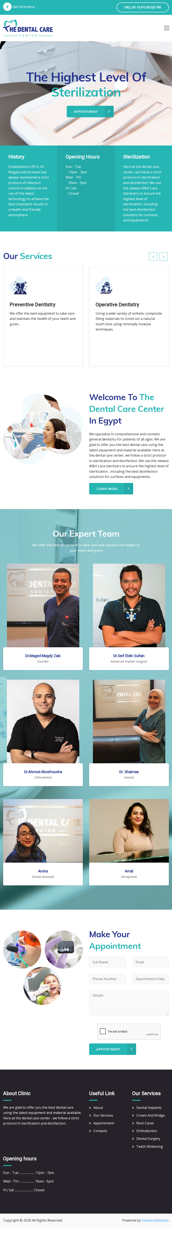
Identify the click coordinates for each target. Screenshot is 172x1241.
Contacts (100, 1131)
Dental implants (149, 1107)
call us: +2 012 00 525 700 (142, 7)
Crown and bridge (150, 1115)
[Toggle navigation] (166, 28)
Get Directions (24, 6)
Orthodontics (146, 1131)
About (98, 1107)
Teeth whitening (149, 1146)
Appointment (108, 1049)
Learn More (106, 489)
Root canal (145, 1123)
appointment (86, 112)
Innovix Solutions (155, 1220)
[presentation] (153, 256)
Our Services (103, 1115)
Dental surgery (148, 1138)
